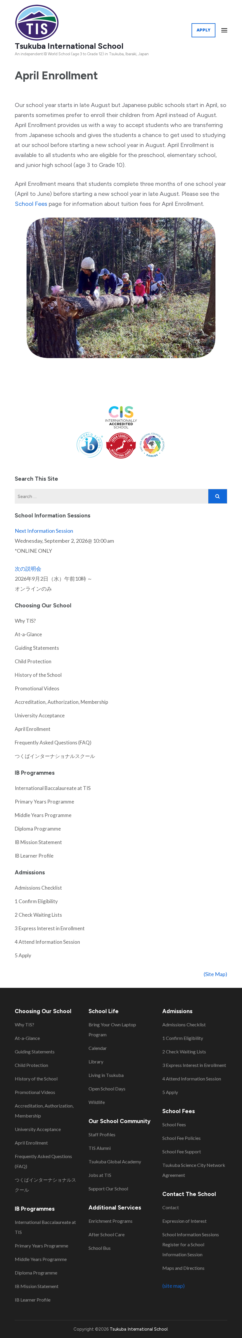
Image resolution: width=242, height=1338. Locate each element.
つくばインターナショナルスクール (55, 756)
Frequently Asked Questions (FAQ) (53, 742)
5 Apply (23, 955)
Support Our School (108, 1188)
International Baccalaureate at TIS (53, 788)
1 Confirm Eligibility (36, 901)
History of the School (38, 675)
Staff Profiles (102, 1134)
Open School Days (107, 1088)
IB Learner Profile (34, 856)
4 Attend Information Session (47, 942)
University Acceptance (40, 715)
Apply (203, 30)
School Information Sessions (190, 1234)
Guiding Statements (37, 648)
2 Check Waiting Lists (38, 915)
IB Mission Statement (38, 842)
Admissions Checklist (38, 888)
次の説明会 (28, 568)
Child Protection (33, 661)
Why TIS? (25, 621)
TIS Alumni (100, 1148)
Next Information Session (44, 530)
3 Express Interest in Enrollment (50, 928)
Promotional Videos (37, 688)
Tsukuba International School (69, 46)
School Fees (31, 203)
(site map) (173, 1285)
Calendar (98, 1048)
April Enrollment (32, 729)
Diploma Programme (38, 829)
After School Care (107, 1234)
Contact (170, 1207)
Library (96, 1061)
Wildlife (97, 1102)
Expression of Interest (184, 1221)
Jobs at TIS (100, 1175)
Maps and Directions (183, 1268)
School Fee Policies (181, 1138)
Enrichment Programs (111, 1221)
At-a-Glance (28, 634)
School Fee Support (181, 1151)
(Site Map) (215, 974)
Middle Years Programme (43, 815)
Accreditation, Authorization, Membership (61, 702)
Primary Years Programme (44, 802)
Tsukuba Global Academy (115, 1161)
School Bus (100, 1248)
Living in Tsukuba (106, 1075)
